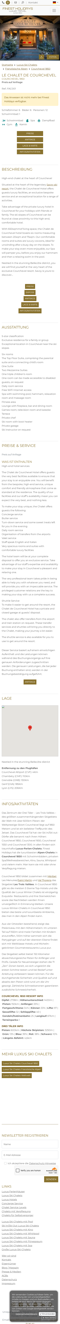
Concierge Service (12, 1203)
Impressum (8, 1283)
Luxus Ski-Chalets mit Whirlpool (20, 1233)
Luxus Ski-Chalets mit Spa (17, 1245)
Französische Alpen (16, 68)
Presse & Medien (11, 1271)
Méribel (51, 876)
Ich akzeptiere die (32, 1163)
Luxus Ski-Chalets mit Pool (17, 1221)
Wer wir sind (9, 1255)
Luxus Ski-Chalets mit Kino (17, 1229)
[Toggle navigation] (54, 10)
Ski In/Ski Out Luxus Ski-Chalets (20, 1225)
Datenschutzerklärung (26, 1314)
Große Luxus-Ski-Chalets (16, 1249)
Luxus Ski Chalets (27, 64)
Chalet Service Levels (14, 1207)
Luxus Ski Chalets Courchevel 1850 (20, 1063)
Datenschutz (9, 1279)
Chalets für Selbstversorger (17, 1215)
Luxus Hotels (9, 1199)
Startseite (7, 64)
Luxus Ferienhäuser (13, 1191)
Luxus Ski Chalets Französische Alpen (22, 1069)
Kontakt (6, 1259)
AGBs (5, 1275)
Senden (51, 1179)
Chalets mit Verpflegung (16, 1211)
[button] (55, 2)
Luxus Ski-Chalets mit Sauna (18, 1237)
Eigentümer (9, 1263)
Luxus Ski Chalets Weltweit (16, 1075)
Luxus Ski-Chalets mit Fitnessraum (22, 1241)
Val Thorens (44, 880)
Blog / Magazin (10, 1267)
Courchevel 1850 (40, 68)
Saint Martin (25, 880)
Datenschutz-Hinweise (42, 1163)
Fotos (53, 57)
